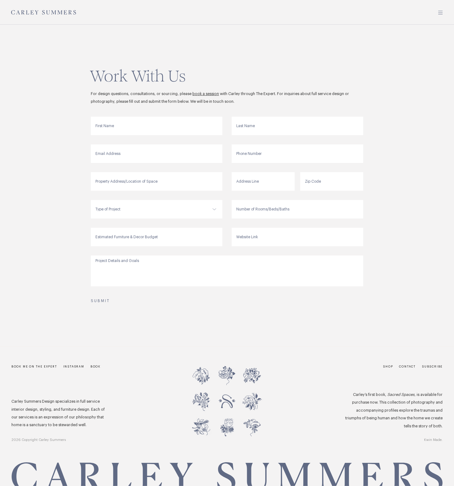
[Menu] (440, 12)
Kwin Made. (433, 440)
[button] (432, 367)
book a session (205, 94)
